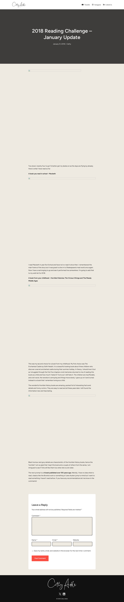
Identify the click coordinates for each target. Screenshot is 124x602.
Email (55, 540)
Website (76, 540)
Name (34, 540)
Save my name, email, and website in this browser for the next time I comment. (62, 551)
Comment (36, 516)
